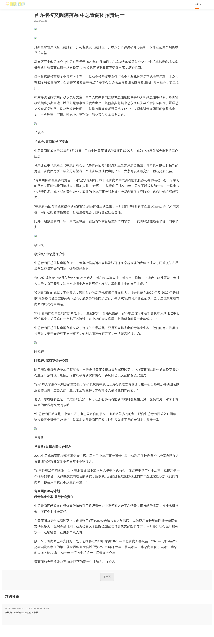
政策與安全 (19, 612)
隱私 (31, 612)
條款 (27, 612)
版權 (36, 612)
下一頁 (107, 576)
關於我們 (9, 612)
